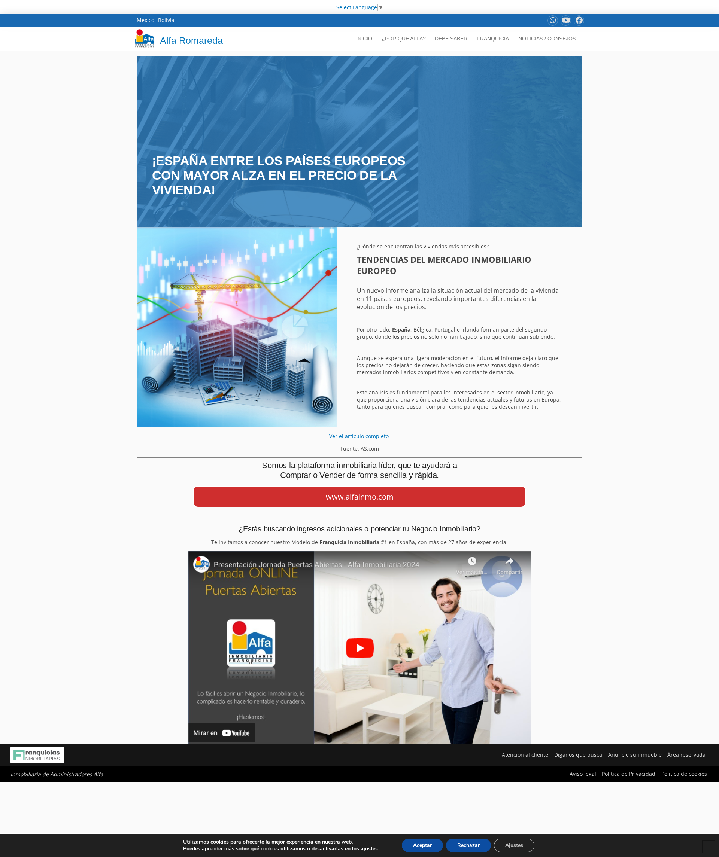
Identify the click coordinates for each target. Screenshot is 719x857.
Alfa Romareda (191, 40)
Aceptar (422, 845)
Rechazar (468, 845)
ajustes (369, 848)
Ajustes (514, 845)
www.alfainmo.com (360, 497)
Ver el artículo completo (359, 436)
